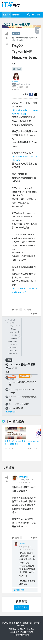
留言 (18, 309)
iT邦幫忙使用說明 (21, 635)
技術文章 (6, 14)
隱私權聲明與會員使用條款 (21, 632)
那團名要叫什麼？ (21, 84)
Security (16, 33)
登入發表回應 (19, 590)
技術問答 (16, 14)
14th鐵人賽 (17, 69)
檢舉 (35, 313)
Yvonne (15, 81)
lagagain (23, 476)
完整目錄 (12, 412)
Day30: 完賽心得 (16, 408)
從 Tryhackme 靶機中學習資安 (25, 37)
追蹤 (29, 309)
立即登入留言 (21, 607)
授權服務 (21, 629)
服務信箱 (30, 629)
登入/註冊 (36, 14)
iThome (22, 626)
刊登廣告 (12, 629)
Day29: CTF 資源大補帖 (19, 404)
